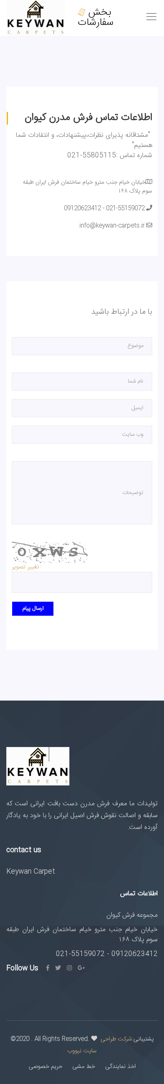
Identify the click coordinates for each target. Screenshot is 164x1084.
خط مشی (83, 1067)
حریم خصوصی (45, 1067)
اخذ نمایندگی (120, 1067)
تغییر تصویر (25, 567)
